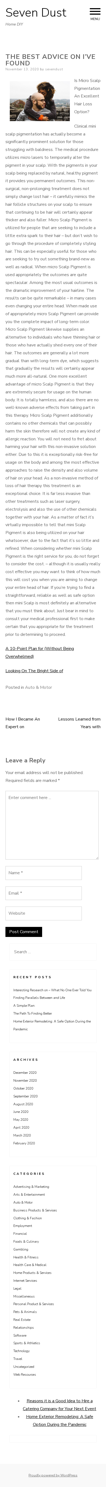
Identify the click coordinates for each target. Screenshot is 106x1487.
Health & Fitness (26, 1257)
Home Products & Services (32, 1273)
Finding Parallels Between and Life (39, 998)
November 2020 (25, 1080)
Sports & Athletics (26, 1343)
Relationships (23, 1327)
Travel (17, 1359)
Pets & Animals (25, 1312)
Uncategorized (23, 1367)
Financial (20, 1234)
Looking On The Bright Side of (34, 671)
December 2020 (24, 1073)
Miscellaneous (24, 1296)
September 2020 (25, 1096)
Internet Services (25, 1280)
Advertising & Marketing (31, 1187)
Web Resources (24, 1374)
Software (19, 1335)
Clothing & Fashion (27, 1218)
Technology (21, 1351)
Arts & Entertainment (29, 1194)
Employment (22, 1226)
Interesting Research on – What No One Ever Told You (52, 990)
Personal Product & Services (33, 1304)
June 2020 (20, 1112)
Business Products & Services (35, 1210)
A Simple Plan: (24, 1005)
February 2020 (24, 1143)
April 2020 (21, 1127)
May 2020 (20, 1119)
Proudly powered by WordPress (53, 1475)
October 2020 (23, 1088)
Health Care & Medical (29, 1265)
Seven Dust (35, 13)
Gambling (20, 1249)
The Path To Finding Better (32, 1013)
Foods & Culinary (26, 1241)
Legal (17, 1288)
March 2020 (22, 1135)
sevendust (54, 69)
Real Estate (21, 1320)
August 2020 (23, 1104)
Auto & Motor (38, 687)
